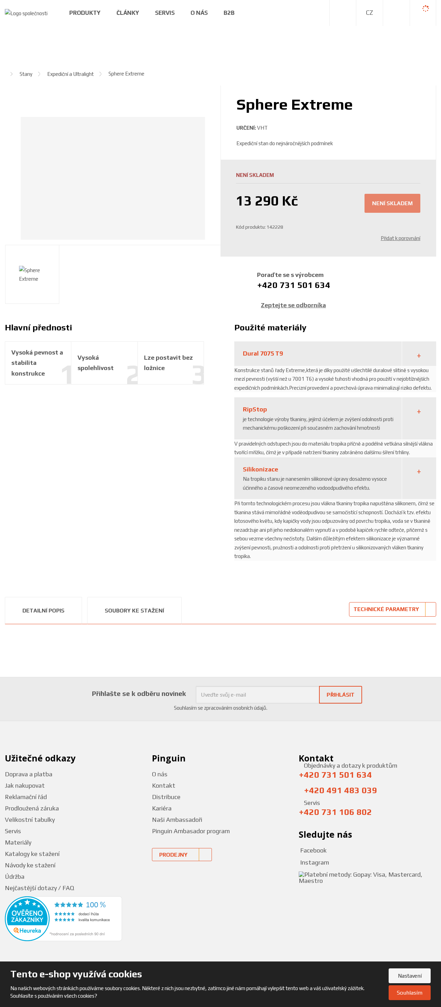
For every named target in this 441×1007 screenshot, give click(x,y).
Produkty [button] (85, 12)
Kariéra (162, 808)
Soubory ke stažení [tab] (134, 610)
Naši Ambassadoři (177, 819)
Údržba (14, 876)
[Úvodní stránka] (26, 13)
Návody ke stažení (30, 865)
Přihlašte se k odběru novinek (139, 693)
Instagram (314, 862)
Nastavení (410, 976)
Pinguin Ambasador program (191, 831)
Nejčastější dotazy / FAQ (39, 887)
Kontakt (163, 785)
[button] (369, 12)
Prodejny (173, 854)
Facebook (313, 850)
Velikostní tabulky (30, 819)
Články (127, 12)
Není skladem (392, 203)
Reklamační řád (26, 796)
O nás (159, 774)
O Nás (199, 12)
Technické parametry (386, 609)
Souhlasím (409, 992)
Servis (165, 12)
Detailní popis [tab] (43, 610)
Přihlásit (341, 694)
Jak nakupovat (25, 785)
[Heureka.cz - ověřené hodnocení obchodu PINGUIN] (63, 918)
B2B (229, 12)
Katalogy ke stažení (32, 853)
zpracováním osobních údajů (235, 708)
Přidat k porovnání (400, 238)
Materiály (18, 842)
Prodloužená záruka (32, 808)
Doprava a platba (28, 774)
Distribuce (166, 796)
